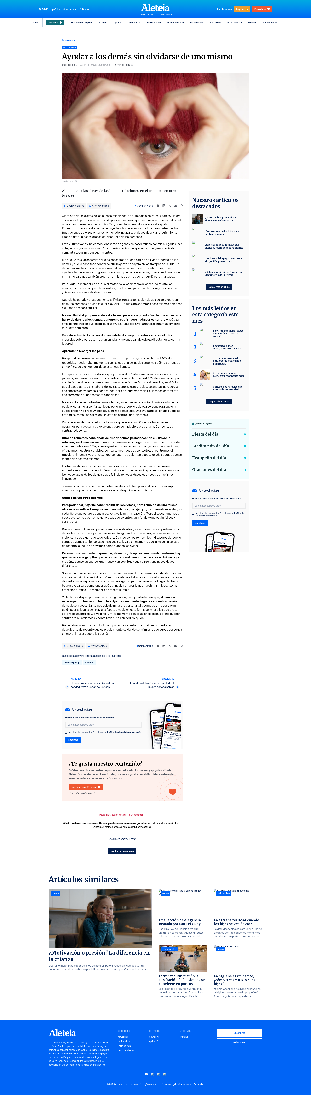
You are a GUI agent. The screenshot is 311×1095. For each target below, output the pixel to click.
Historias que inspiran (81, 22)
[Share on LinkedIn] (163, 205)
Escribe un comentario (122, 851)
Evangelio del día (209, 457)
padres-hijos (223, 893)
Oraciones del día (209, 469)
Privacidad (199, 1084)
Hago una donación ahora (83, 787)
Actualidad (215, 22)
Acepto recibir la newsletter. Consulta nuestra (105, 732)
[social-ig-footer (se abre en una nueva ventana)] (164, 1074)
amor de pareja (72, 662)
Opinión (117, 22)
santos (165, 893)
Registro (240, 9)
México (252, 22)
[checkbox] (66, 733)
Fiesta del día (205, 434)
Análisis (103, 22)
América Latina (269, 22)
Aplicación (154, 1041)
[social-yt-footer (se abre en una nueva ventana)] (146, 1074)
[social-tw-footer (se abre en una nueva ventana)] (158, 1074)
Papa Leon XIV (234, 22)
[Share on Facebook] (158, 205)
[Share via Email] (175, 205)
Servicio (89, 662)
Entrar (132, 838)
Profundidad (134, 22)
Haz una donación (133, 1084)
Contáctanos (184, 1084)
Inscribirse (73, 739)
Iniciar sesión (225, 9)
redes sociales (169, 949)
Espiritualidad (154, 22)
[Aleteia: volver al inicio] (155, 7)
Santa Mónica (166, 14)
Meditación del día (210, 446)
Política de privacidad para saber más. (124, 732)
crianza (55, 893)
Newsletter (154, 1036)
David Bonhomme (100, 65)
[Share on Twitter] (169, 205)
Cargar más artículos (219, 286)
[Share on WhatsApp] (181, 205)
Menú (36, 22)
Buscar (85, 9)
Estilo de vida (196, 22)
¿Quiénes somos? (154, 1084)
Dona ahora (260, 9)
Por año (184, 1036)
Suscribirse (239, 1032)
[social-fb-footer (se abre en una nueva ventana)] (152, 1074)
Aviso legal (170, 1084)
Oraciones (53, 22)
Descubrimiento (175, 22)
